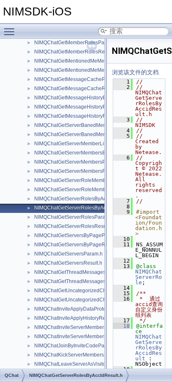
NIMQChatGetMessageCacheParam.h (77, 79)
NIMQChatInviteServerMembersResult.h (79, 336)
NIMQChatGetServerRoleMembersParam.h (83, 180)
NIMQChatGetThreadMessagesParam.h (79, 272)
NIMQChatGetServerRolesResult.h (73, 226)
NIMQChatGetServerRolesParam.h (74, 217)
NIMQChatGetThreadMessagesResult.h (79, 281)
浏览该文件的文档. (136, 72)
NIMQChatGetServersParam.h (68, 254)
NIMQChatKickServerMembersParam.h (78, 355)
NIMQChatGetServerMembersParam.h (77, 162)
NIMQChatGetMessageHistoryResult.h (77, 116)
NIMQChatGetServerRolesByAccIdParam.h (83, 199)
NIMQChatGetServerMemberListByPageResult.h (89, 144)
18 (121, 326)
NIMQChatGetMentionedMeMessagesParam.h (87, 61)
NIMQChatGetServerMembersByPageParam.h (86, 153)
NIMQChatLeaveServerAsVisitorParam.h (80, 364)
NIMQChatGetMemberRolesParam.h (75, 43)
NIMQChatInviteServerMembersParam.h (80, 327)
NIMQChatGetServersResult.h (68, 263)
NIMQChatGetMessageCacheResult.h (77, 88)
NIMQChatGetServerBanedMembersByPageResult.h (94, 134)
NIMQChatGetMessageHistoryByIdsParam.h (84, 98)
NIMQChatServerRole (148, 277)
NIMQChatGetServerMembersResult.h (77, 171)
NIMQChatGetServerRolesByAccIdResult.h (83, 208)
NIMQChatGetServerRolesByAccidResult (148, 348)
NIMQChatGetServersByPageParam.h (77, 235)
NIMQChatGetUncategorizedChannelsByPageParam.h (96, 290)
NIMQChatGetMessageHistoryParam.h (78, 107)
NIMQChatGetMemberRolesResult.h (75, 52)
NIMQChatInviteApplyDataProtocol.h (75, 309)
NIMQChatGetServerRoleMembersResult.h (83, 189)
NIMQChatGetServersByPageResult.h (77, 245)
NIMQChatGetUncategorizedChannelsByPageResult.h (96, 300)
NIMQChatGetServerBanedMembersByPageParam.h (94, 125)
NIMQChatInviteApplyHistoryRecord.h (77, 318)
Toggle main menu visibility (10, 31)
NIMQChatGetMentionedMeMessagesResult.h (86, 70)
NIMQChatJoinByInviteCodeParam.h (75, 346)
